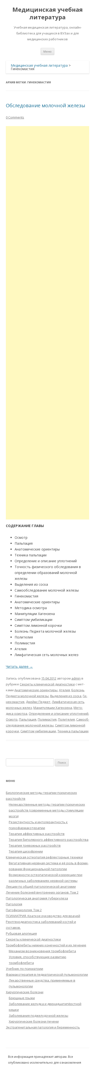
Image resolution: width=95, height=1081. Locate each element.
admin (76, 678)
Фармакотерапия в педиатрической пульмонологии (47, 974)
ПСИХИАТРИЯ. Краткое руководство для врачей (43, 916)
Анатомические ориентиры (35, 690)
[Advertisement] (47, 322)
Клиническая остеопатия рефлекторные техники (44, 857)
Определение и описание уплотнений (58, 713)
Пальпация (27, 719)
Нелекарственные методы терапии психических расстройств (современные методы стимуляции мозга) (47, 810)
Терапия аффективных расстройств (37, 834)
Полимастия (47, 719)
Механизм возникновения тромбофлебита (42, 951)
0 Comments (15, 117)
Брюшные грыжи (22, 998)
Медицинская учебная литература (47, 13)
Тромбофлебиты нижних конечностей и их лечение (46, 945)
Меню (47, 51)
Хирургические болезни (24, 992)
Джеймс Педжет (38, 702)
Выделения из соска (65, 696)
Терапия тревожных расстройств (35, 845)
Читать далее (19, 666)
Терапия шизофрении (26, 851)
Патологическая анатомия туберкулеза (37, 898)
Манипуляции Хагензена (52, 707)
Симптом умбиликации (38, 731)
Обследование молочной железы (45, 105)
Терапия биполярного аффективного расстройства (48, 839)
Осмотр (12, 719)
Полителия (66, 719)
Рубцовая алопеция (21, 933)
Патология (14, 904)
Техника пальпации (72, 731)
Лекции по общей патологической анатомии (41, 886)
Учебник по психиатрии (24, 968)
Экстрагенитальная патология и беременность (43, 1027)
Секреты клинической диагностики (47, 684)
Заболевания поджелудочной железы (38, 1015)
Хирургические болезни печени (34, 1021)
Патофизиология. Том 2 (24, 910)
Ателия (64, 690)
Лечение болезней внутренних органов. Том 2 (42, 892)
